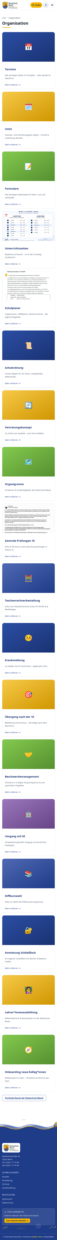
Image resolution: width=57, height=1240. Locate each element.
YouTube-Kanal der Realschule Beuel (24, 1098)
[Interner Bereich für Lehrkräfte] (46, 5)
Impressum (7, 1199)
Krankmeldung (8, 1188)
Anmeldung (7, 1180)
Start (4, 18)
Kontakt (5, 1176)
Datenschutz (7, 1202)
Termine (5, 1184)
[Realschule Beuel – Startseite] (10, 5)
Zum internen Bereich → (17, 1220)
